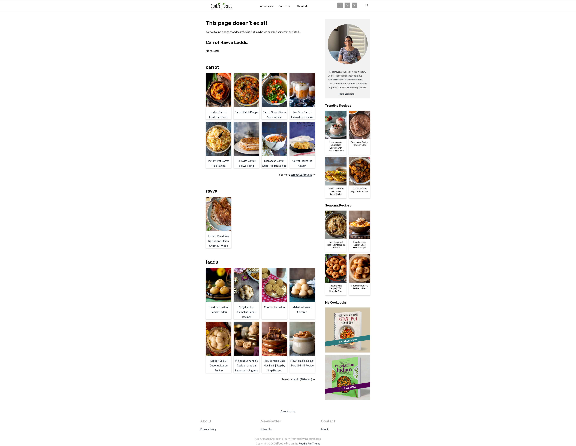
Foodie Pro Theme (309, 443)
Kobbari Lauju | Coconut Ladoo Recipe (219, 365)
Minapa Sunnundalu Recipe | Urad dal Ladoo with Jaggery (246, 365)
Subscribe (285, 6)
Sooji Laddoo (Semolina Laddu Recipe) (246, 311)
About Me (302, 6)
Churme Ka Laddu (274, 307)
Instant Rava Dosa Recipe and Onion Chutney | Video (218, 240)
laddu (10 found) (302, 379)
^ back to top (288, 411)
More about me (346, 94)
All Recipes (266, 6)
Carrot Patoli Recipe (246, 112)
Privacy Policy (208, 429)
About (324, 429)
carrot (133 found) (301, 174)
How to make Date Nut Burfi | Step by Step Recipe (274, 365)
